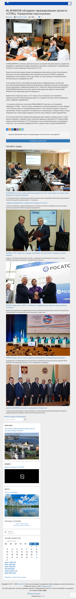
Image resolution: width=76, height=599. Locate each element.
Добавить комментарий (38, 141)
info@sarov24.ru (46, 586)
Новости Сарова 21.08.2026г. (15, 467)
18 (12, 555)
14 (27, 552)
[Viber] (17, 129)
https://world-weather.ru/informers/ (21, 525)
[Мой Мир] (12, 129)
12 (17, 552)
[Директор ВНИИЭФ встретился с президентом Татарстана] (38, 385)
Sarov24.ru (21, 584)
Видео (8, 464)
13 (22, 552)
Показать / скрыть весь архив (15, 577)
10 (7, 552)
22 (31, 555)
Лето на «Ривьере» (11, 492)
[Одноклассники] (10, 129)
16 (36, 552)
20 (22, 555)
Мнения (8, 425)
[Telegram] (23, 129)
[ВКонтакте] (7, 129)
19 (17, 555)
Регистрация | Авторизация (16, 417)
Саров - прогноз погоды (22, 523)
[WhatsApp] (20, 129)
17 (7, 555)
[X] (15, 129)
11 (12, 552)
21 (27, 555)
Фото (7, 489)
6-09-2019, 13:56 (21, 17)
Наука (10, 17)
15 (31, 552)
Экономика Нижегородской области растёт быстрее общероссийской (20, 430)
